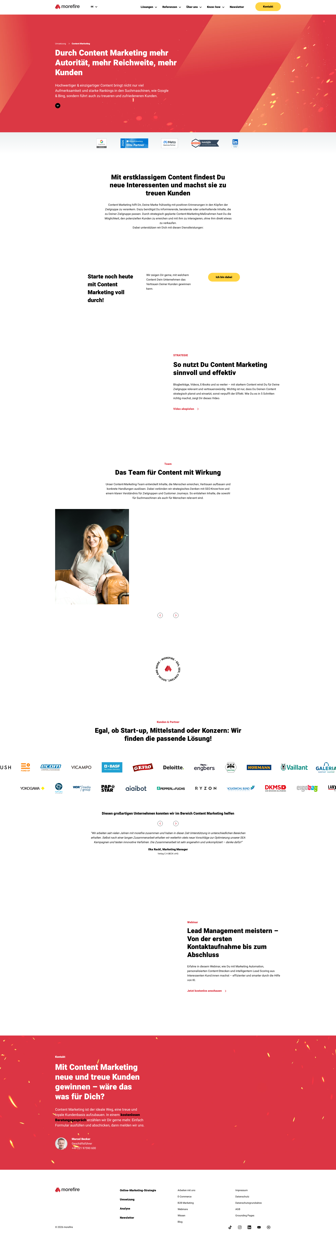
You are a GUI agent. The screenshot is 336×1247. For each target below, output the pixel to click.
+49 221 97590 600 (84, 1148)
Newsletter (127, 1218)
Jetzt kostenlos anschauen (204, 991)
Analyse (125, 1209)
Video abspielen (183, 409)
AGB (237, 1209)
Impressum (241, 1190)
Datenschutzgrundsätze (248, 1203)
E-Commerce (184, 1196)
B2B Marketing (186, 1203)
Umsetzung (60, 43)
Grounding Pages (244, 1215)
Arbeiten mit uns (186, 1190)
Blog (180, 1222)
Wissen (181, 1215)
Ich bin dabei (224, 277)
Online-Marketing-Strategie (138, 1190)
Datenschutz (242, 1196)
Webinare (183, 1209)
